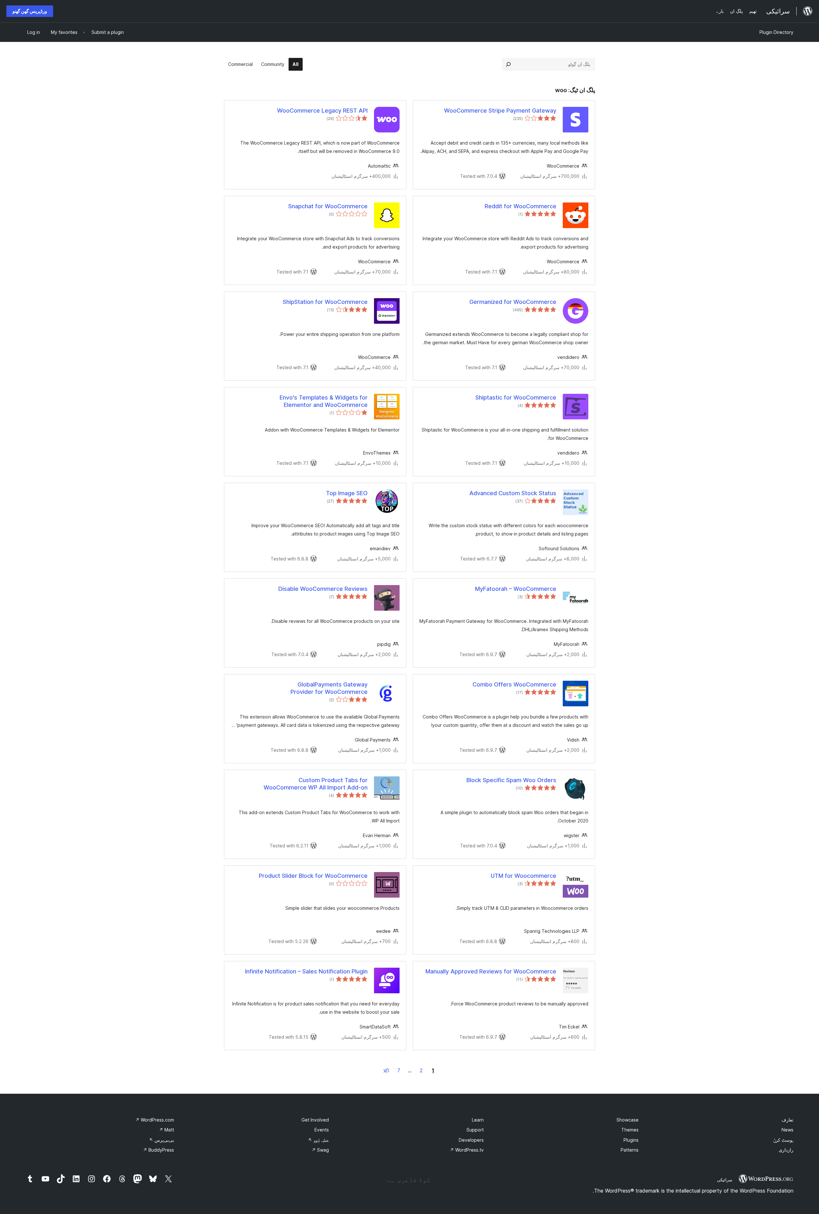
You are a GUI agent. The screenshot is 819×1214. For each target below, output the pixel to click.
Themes (630, 1129)
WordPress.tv (467, 1150)
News (787, 1129)
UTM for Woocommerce (523, 875)
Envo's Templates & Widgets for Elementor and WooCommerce (324, 401)
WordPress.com (154, 1120)
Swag (320, 1150)
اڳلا (386, 1070)
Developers (471, 1140)
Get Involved (315, 1120)
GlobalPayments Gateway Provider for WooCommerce (329, 688)
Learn (478, 1120)
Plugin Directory (776, 32)
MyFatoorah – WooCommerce (515, 588)
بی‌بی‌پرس (161, 1140)
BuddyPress (158, 1150)
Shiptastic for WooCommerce (515, 397)
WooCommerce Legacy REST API (322, 110)
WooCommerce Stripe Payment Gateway (500, 110)
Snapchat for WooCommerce (328, 206)
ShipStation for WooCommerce (325, 301)
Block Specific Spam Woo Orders (511, 780)
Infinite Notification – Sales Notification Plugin (306, 971)
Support (475, 1129)
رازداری (786, 1150)
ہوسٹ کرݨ (783, 1140)
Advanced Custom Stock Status (512, 493)
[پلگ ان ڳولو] (508, 64)
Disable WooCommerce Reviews (323, 588)
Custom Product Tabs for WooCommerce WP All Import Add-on (316, 784)
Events (321, 1129)
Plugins (631, 1140)
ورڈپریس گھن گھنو (29, 11)
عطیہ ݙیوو (318, 1140)
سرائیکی (724, 1179)
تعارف (787, 1120)
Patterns (630, 1150)
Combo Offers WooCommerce (514, 684)
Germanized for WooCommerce (512, 301)
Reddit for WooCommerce (520, 206)
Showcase (627, 1120)
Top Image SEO (347, 493)
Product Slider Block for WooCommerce (313, 875)
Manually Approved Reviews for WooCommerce (490, 971)
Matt (166, 1129)
